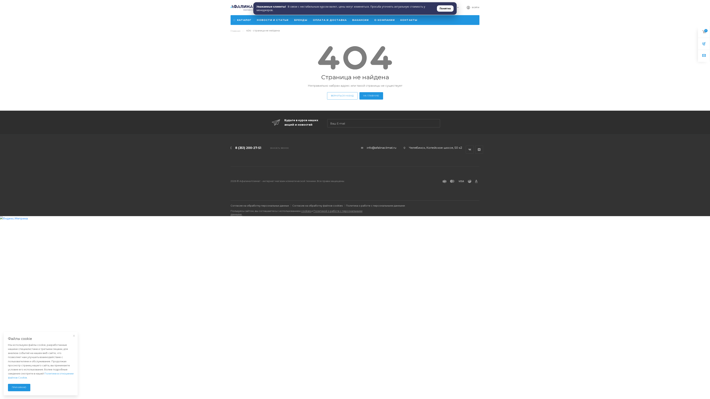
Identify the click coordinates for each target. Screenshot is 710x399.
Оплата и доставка (330, 19)
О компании (384, 19)
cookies (306, 210)
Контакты (408, 19)
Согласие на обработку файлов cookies (317, 205)
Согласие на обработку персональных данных (260, 205)
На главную (371, 95)
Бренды (300, 19)
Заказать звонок (279, 148)
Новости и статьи (272, 19)
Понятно (445, 8)
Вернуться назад (342, 95)
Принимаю (19, 387)
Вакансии (360, 19)
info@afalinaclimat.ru (381, 147)
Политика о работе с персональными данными (375, 205)
